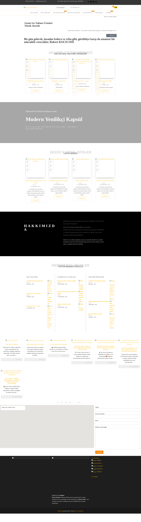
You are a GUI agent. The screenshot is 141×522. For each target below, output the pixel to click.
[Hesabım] (109, 7)
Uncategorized (65, 355)
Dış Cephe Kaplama (134, 366)
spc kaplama (95, 476)
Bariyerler (31, 87)
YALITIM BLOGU (88, 12)
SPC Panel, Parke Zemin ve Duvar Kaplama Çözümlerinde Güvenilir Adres (82, 347)
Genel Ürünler (32, 189)
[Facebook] (91, 2)
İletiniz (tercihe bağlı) (101, 427)
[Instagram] (89, 2)
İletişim (109, 12)
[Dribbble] (96, 2)
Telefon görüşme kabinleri (36, 193)
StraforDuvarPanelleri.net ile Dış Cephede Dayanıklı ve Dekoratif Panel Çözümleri (129, 349)
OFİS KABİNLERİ (45, 12)
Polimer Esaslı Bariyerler (38, 87)
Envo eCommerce (78, 511)
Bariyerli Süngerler (101, 87)
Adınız (97, 407)
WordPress (60, 511)
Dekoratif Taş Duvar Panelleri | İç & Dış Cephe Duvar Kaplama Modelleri (106, 347)
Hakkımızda (99, 12)
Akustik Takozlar (59, 87)
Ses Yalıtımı (34, 12)
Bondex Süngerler (109, 87)
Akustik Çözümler (73, 12)
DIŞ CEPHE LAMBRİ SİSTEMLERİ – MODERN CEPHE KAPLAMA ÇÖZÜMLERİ (12, 381)
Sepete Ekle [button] (35, 90)
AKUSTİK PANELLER (59, 12)
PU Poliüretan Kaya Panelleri (58, 344)
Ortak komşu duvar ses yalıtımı (35, 344)
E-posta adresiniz (99, 413)
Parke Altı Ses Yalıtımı (11, 344)
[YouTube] (94, 2)
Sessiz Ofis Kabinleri (59, 191)
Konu (96, 420)
